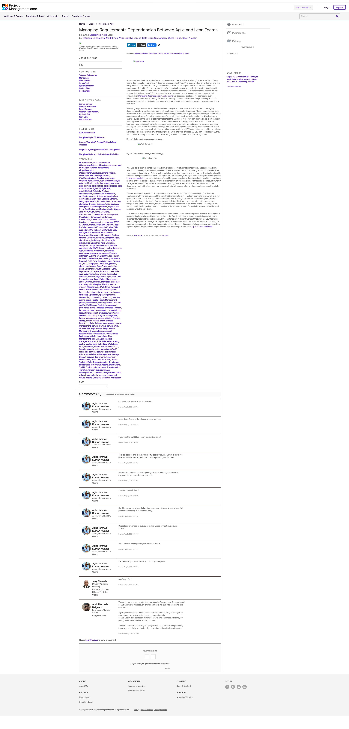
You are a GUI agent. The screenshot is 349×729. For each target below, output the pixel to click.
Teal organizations (103, 357)
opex (101, 295)
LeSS (81, 282)
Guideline (106, 269)
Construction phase (99, 219)
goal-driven (113, 266)
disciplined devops (87, 245)
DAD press (98, 227)
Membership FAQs (136, 690)
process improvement (96, 310)
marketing (83, 284)
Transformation (113, 367)
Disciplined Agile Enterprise (102, 243)
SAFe (104, 341)
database (96, 232)
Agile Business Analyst (110, 180)
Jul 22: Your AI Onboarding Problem (240, 82)
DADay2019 (107, 230)
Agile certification (86, 183)
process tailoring (114, 310)
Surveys (90, 357)
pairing (82, 300)
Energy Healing (105, 248)
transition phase (103, 370)
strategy (115, 354)
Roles (94, 341)
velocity (94, 375)
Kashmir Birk (84, 114)
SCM (81, 346)
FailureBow (93, 258)
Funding (116, 261)
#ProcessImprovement (99, 175)
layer (109, 276)
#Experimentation (86, 170)
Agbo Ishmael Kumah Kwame (100, 405)
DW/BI (95, 248)
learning (89, 279)
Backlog (105, 199)
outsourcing (96, 297)
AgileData (97, 191)
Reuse (109, 333)
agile (107, 178)
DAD (107, 225)
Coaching (105, 212)
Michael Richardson (87, 106)
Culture (85, 225)
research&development (102, 331)
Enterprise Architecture (94, 250)
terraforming (84, 365)
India (117, 271)
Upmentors (97, 372)
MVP (102, 287)
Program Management (107, 315)
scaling (82, 344)
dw (90, 248)
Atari (99, 199)
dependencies (107, 232)
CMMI (91, 212)
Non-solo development (110, 292)
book (108, 201)
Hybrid (113, 269)
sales (109, 341)
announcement (85, 193)
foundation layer (105, 261)
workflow (106, 378)
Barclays (113, 199)
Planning (102, 302)
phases (82, 302)
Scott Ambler (189, 37)
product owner (105, 313)
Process (82, 310)
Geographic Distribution (98, 263)
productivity (92, 315)
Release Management (104, 323)
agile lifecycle (85, 186)
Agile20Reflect (85, 191)
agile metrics (97, 186)
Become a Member (136, 686)
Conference (107, 217)
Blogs (91, 23)
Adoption (100, 178)
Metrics (105, 284)
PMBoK (109, 302)
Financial (83, 261)
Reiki (92, 323)
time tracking (114, 365)
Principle (117, 308)
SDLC (116, 346)
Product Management (88, 313)
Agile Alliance (93, 180)
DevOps (115, 235)
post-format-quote (87, 308)
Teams (114, 359)
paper (88, 300)
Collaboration (85, 214)
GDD (85, 263)
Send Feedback (86, 702)
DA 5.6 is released (87, 132)
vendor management (108, 375)
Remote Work (112, 326)
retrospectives (99, 333)
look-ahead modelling (136, 178)
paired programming (111, 297)
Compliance (84, 217)
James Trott (140, 37)
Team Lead (96, 359)
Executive (104, 256)
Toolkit (89, 367)
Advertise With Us (184, 697)
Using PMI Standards (112, 372)
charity (110, 209)
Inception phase (107, 271)
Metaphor (97, 284)
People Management (108, 300)
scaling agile (91, 344)
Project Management (88, 318)
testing (105, 365)
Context (112, 219)
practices (109, 308)
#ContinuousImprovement (110, 165)
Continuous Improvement (90, 222)
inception (95, 271)
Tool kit (82, 367)
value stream (84, 375)
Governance (90, 269)
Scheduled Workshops (108, 344)
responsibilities (85, 333)
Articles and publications (107, 196)
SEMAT (113, 349)
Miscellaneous (93, 287)
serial (81, 352)
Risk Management (99, 339)
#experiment (103, 167)
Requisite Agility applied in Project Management (99, 149)
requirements (96, 328)
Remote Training (99, 326)
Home (82, 23)
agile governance (111, 183)
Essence (113, 253)
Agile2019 (106, 188)
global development (87, 266)
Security (82, 349)
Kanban (91, 276)
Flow (95, 261)
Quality (82, 320)
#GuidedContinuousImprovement (93, 173)
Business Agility (103, 204)
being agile (84, 201)
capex (111, 206)
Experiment (114, 256)
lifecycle (96, 282)
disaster (82, 237)
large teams (101, 276)
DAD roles (108, 227)
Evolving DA (94, 256)
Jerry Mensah (99, 581)
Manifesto (105, 282)
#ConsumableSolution (88, 165)
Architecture (98, 193)
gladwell (112, 263)
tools (95, 367)
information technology (89, 274)
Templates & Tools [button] (35, 16)
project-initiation (105, 318)
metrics (113, 284)
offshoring (83, 295)
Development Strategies (100, 235)
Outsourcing (84, 297)
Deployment (84, 235)
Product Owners (163, 53)
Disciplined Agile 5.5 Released (92, 137)
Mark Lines (112, 37)
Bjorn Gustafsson (157, 37)
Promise (116, 318)
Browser (92, 204)
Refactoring (84, 323)
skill (86, 352)
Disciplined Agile (106, 23)
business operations (98, 206)
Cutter (98, 225)
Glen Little (83, 117)
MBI (90, 284)
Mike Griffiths (126, 37)
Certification (90, 209)
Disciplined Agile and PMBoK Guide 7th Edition (99, 154)
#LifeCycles (84, 175)
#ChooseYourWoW (101, 162)
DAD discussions (86, 227)
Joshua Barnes (85, 104)
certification (101, 209)
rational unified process (103, 320)
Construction (84, 219)
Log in (327, 7)
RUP (99, 341)
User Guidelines (147, 710)
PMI (115, 302)
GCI (80, 263)
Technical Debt (85, 362)
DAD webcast (95, 230)
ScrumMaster (107, 346)
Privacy (136, 710)
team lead (106, 359)
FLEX (90, 261)
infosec (103, 274)
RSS (81, 65)
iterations (83, 276)
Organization (109, 295)
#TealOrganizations (87, 178)
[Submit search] (337, 16)
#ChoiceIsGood (85, 162)
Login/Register (91, 640)
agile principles (110, 186)
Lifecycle (88, 282)
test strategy (96, 365)
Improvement (85, 271)
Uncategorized (85, 372)
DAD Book (114, 225)
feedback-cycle (106, 258)
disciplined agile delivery (89, 240)
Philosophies (91, 302)
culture (92, 225)
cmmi (97, 212)
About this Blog (88, 58)
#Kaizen (112, 173)
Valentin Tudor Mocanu (89, 112)
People (95, 300)
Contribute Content (81, 16)
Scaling (116, 341)
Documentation (102, 245)
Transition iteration (87, 370)
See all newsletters (234, 86)
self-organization (102, 349)
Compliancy (96, 217)
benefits (93, 201)
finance (117, 258)
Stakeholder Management (99, 354)
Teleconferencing (100, 362)
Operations (93, 295)
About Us (83, 686)
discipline (100, 237)
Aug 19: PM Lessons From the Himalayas (242, 77)
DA (103, 225)
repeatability (84, 328)
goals (81, 269)
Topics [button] (65, 16)
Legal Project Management (106, 279)
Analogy (105, 191)
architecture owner (87, 196)
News (107, 287)
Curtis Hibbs (174, 37)
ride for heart (96, 336)
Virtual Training (85, 378)
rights (105, 336)
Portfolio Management (107, 305)
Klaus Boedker (85, 119)
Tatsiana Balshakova (94, 37)
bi (98, 201)
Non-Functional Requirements (99, 289)
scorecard (88, 346)
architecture (110, 193)
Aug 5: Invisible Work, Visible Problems (242, 79)
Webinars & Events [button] (13, 16)
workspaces (116, 378)
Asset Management (87, 199)
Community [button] (52, 16)
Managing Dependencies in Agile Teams (155, 96)
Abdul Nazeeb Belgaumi (100, 606)
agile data (99, 183)
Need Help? (84, 697)
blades (103, 201)
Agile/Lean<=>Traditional (201, 226)
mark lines (115, 282)
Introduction (112, 274)
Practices (100, 308)
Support (82, 357)
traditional (102, 367)
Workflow (97, 378)
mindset (82, 287)
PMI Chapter (91, 305)
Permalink (165, 235)
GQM (98, 269)
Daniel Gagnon (85, 109)
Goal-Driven (102, 266)
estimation (83, 256)
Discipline (91, 237)
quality (89, 320)
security (90, 349)
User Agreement (160, 710)
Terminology (114, 362)
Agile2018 (97, 188)
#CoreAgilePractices (88, 167)
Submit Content (184, 686)
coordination (107, 222)
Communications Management (105, 214)
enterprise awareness (99, 253)
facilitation (83, 258)
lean (114, 276)
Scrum (97, 346)
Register (339, 7)
